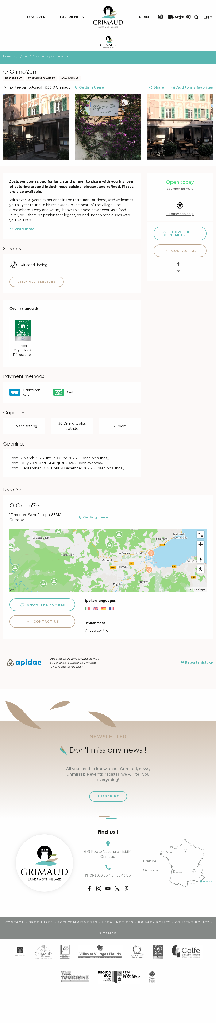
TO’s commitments (77, 922)
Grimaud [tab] (151, 870)
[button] (196, 17)
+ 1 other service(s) (180, 214)
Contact (14, 922)
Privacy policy (154, 922)
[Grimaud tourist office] (44, 862)
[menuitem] (36, 17)
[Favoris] (189, 17)
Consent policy (192, 922)
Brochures (40, 922)
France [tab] (150, 861)
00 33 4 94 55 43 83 (108, 875)
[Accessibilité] (180, 17)
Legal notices (117, 922)
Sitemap (108, 933)
